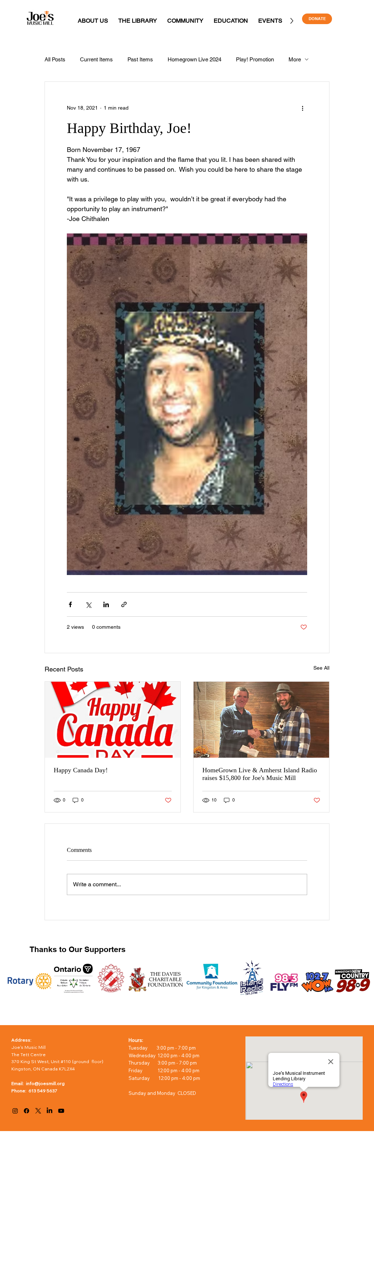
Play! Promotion (255, 59)
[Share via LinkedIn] (106, 604)
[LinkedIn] (49, 1110)
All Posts (55, 59)
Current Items (96, 59)
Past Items (140, 59)
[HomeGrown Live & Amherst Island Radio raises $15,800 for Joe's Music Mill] (261, 720)
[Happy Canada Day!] (112, 720)
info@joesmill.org (45, 1083)
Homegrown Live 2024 (194, 59)
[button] (93, 20)
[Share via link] (124, 604)
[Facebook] (26, 1110)
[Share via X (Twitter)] (88, 604)
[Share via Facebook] (70, 604)
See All (321, 668)
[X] (38, 1110)
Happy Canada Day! (81, 770)
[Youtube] (61, 1110)
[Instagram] (15, 1110)
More (295, 59)
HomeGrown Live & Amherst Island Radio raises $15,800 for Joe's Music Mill (259, 773)
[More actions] (302, 108)
